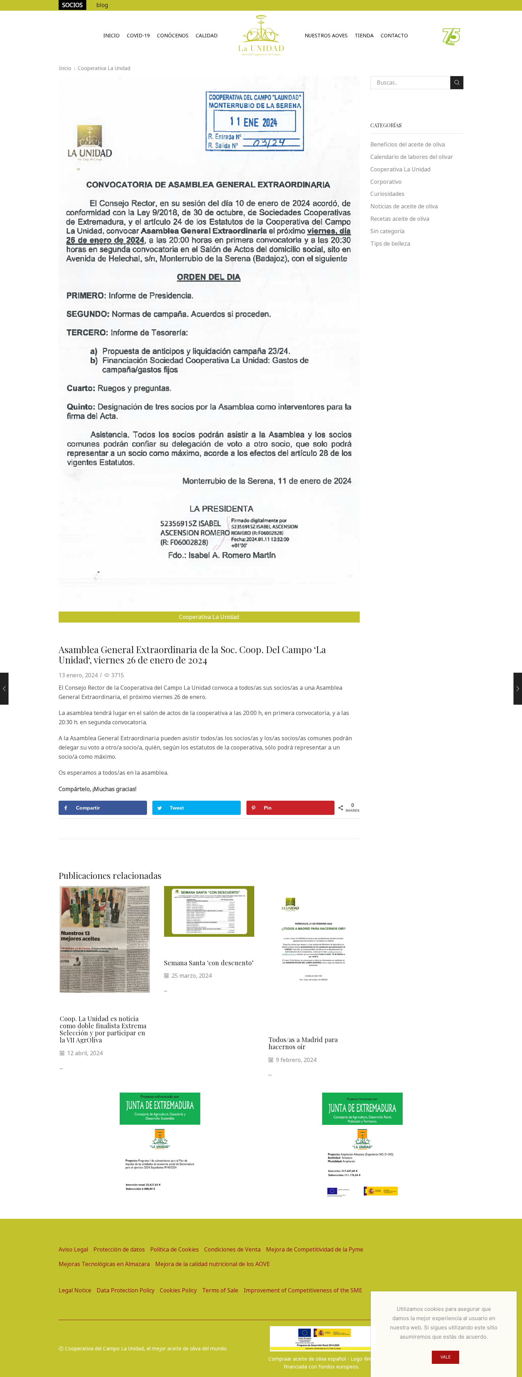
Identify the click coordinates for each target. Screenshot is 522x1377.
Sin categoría (387, 231)
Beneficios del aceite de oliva (407, 144)
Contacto (394, 35)
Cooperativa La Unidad (104, 68)
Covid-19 (138, 35)
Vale (445, 1357)
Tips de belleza (390, 243)
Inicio (111, 35)
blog (102, 5)
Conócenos (173, 35)
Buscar (456, 82)
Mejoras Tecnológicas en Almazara (104, 1264)
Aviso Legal (73, 1249)
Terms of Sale (220, 1290)
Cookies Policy (178, 1290)
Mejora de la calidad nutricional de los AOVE (212, 1264)
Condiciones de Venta (232, 1249)
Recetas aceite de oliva (399, 219)
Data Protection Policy (125, 1290)
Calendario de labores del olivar (411, 157)
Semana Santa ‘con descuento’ (209, 962)
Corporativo (386, 182)
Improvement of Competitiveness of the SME (303, 1290)
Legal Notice (75, 1290)
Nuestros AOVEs (326, 35)
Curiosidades (387, 194)
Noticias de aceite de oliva (404, 206)
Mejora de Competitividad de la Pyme (314, 1249)
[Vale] (507, 1334)
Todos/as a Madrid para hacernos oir (303, 1043)
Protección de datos (119, 1249)
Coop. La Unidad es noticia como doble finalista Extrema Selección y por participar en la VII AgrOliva (103, 1029)
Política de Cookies (174, 1249)
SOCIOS (72, 5)
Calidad (207, 35)
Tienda (364, 35)
